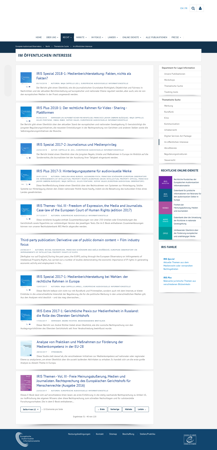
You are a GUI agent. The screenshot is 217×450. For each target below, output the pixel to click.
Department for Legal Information (178, 67)
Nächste (128, 409)
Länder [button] (112, 37)
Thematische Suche (173, 85)
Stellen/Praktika (147, 434)
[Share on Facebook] (8, 80)
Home (39, 37)
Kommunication (172, 123)
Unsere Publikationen (174, 73)
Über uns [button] (51, 37)
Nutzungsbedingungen (79, 434)
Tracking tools (171, 92)
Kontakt (100, 434)
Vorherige (114, 409)
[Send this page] (8, 93)
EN (182, 8)
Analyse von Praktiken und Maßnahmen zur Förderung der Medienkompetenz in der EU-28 (80, 344)
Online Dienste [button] (130, 37)
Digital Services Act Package (177, 135)
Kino (166, 117)
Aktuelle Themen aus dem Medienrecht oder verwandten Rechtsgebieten (178, 265)
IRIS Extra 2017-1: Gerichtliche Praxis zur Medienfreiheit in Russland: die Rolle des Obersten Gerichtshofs (88, 313)
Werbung (168, 105)
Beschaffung (128, 434)
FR (186, 8)
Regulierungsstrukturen (175, 154)
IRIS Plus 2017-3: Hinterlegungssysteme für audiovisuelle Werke (84, 171)
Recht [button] (66, 37)
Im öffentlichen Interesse (176, 142)
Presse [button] (175, 37)
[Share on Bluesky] (8, 68)
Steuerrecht (169, 160)
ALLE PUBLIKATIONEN (156, 37)
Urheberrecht (170, 129)
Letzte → (142, 409)
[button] (30, 409)
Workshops (169, 79)
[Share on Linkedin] (8, 86)
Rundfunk (169, 111)
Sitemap (113, 434)
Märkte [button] (80, 37)
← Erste (101, 409)
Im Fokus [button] (96, 37)
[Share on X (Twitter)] (8, 74)
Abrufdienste (170, 148)
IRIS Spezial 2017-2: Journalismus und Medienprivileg (76, 144)
